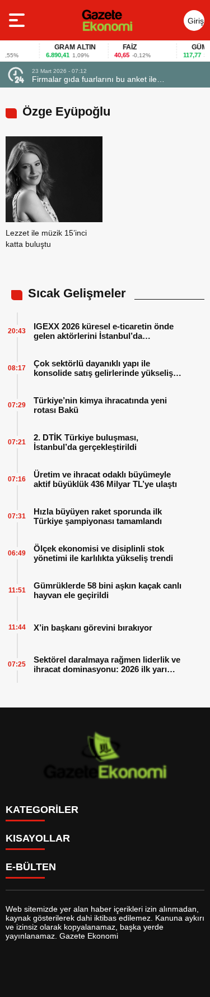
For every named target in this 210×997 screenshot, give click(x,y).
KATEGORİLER (42, 809)
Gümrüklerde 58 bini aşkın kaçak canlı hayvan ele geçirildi (107, 590)
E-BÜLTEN (31, 866)
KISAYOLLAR (38, 838)
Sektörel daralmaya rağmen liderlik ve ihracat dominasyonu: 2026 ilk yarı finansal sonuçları (107, 664)
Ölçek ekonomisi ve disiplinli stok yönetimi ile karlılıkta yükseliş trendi (103, 553)
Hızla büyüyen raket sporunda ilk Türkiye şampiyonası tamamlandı (98, 516)
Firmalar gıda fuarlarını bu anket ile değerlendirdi (94, 79)
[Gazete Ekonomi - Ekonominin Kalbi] (107, 20)
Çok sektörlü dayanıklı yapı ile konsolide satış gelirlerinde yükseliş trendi (103, 368)
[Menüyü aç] (18, 20)
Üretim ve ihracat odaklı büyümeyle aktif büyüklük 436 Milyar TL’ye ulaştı (105, 479)
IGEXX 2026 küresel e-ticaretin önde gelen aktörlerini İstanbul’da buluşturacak (104, 331)
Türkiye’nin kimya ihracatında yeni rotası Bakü (100, 405)
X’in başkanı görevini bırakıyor (93, 627)
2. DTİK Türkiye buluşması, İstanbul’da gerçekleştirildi (86, 442)
